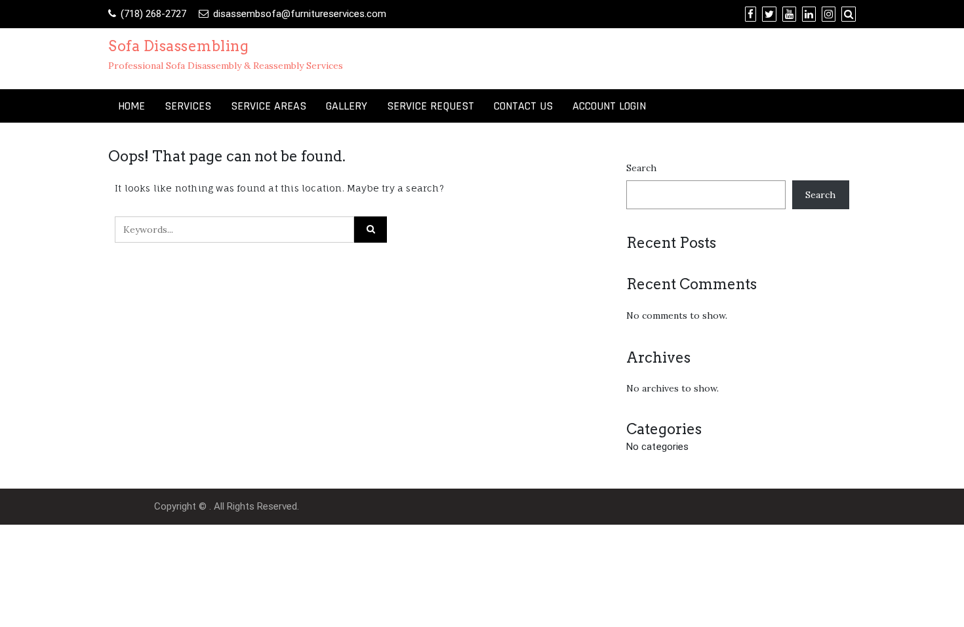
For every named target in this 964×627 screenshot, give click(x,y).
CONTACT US (523, 105)
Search (641, 168)
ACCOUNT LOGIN (609, 105)
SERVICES (188, 105)
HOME (131, 105)
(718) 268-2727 (153, 14)
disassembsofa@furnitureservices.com (299, 14)
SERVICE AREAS (268, 105)
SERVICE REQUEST (430, 105)
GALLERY (346, 105)
